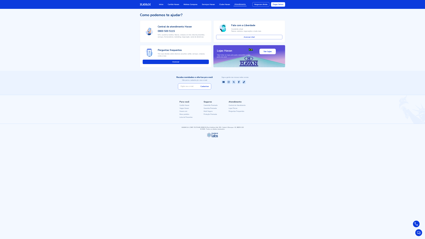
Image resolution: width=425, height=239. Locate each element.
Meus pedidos (184, 114)
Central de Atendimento (237, 105)
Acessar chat (249, 37)
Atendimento (240, 4)
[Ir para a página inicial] (145, 4)
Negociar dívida (260, 4)
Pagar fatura (278, 4)
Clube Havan (224, 4)
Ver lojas (268, 51)
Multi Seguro (208, 111)
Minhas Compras (190, 4)
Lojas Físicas (233, 108)
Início (161, 4)
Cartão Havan (173, 4)
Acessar (175, 62)
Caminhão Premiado (211, 105)
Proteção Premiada (210, 114)
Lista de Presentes (186, 117)
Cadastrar (204, 86)
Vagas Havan (184, 108)
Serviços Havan (208, 4)
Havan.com (183, 111)
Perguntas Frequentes (236, 111)
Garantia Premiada (210, 108)
